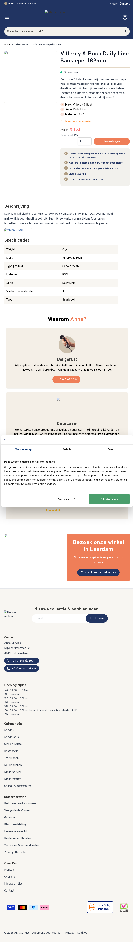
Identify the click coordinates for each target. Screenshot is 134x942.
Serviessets (11, 737)
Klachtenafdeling (15, 824)
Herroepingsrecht (15, 831)
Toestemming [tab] (23, 449)
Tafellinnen (11, 758)
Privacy (69, 933)
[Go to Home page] (66, 17)
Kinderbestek (12, 779)
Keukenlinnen (13, 765)
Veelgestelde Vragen (17, 810)
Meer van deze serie (75, 121)
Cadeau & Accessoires (17, 786)
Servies (9, 730)
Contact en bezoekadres (98, 573)
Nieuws (114, 4)
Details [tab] (67, 449)
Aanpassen (64, 499)
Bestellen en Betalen (17, 838)
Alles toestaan (109, 499)
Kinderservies (12, 772)
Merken (9, 870)
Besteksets (11, 751)
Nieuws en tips (13, 883)
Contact (125, 4)
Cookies (82, 933)
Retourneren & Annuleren (20, 803)
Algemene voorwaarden (47, 933)
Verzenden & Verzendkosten (21, 845)
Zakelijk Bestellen (15, 852)
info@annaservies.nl (22, 668)
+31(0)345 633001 (21, 661)
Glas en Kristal (13, 744)
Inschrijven (97, 618)
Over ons (9, 877)
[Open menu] (6, 17)
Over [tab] (111, 449)
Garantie (9, 817)
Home (7, 44)
